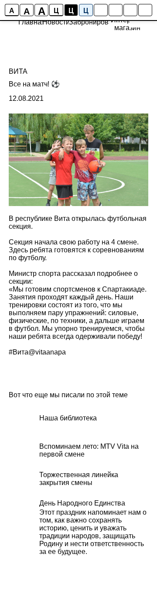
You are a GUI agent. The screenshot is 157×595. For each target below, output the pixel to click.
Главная (31, 22)
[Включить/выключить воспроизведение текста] (116, 10)
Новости (56, 22)
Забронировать (94, 22)
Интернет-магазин (127, 23)
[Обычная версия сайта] (145, 10)
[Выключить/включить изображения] (101, 10)
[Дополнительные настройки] (130, 10)
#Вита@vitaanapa (37, 352)
